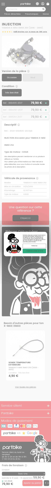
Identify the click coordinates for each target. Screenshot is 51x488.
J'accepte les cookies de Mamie (34, 251)
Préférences (34, 246)
